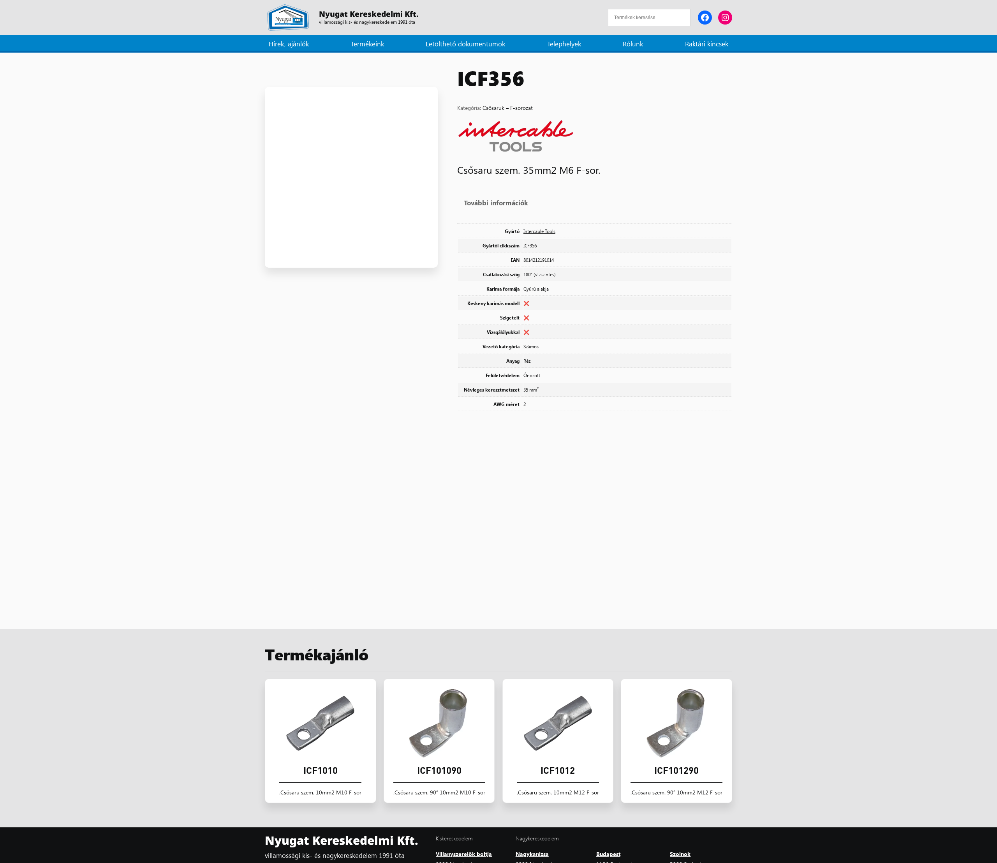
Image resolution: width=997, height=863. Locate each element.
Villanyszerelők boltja (464, 854)
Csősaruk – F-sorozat (508, 107)
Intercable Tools (539, 231)
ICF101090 (439, 770)
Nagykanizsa (532, 854)
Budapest (608, 854)
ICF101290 (676, 770)
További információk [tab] (496, 202)
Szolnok (680, 854)
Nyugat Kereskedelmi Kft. (369, 14)
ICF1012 (558, 770)
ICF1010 (320, 770)
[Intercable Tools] (515, 137)
